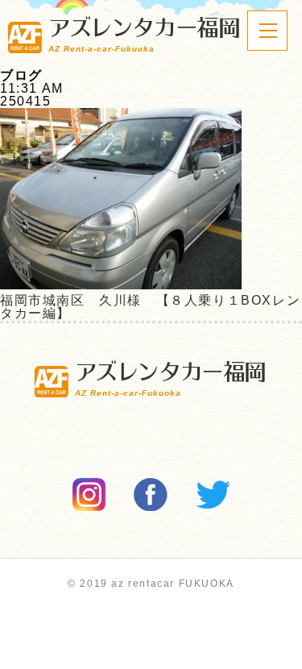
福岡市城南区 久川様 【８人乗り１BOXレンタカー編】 (150, 306)
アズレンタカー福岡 (143, 34)
